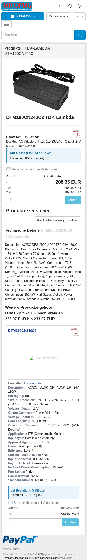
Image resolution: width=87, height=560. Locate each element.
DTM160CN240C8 (22, 331)
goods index (11, 549)
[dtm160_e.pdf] (77, 134)
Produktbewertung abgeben (57, 220)
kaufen (73, 200)
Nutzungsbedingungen (46, 558)
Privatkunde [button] (57, 16)
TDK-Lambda (30, 137)
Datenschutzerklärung (15, 558)
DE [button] (78, 16)
